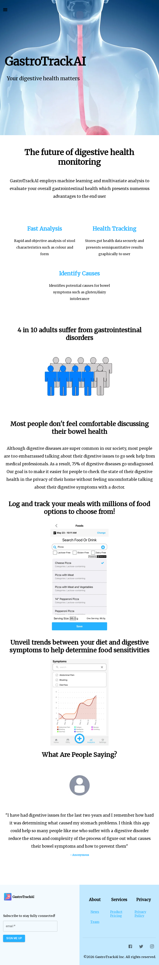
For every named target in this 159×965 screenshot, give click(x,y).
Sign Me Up (14, 938)
